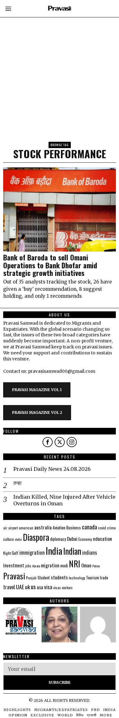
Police (96, 565)
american (26, 527)
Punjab (31, 577)
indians (89, 552)
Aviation (59, 527)
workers (67, 587)
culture (8, 539)
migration (50, 565)
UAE (20, 587)
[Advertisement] (59, 59)
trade (104, 578)
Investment (13, 565)
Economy (85, 539)
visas (57, 587)
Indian (72, 551)
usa (40, 587)
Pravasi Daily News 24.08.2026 (52, 469)
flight (7, 553)
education (102, 538)
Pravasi (14, 576)
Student (43, 578)
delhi (18, 539)
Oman (86, 565)
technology (77, 577)
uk (27, 587)
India (54, 550)
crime (111, 527)
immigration (32, 552)
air (5, 527)
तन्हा (17, 483)
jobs (28, 565)
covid (102, 527)
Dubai (72, 538)
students (59, 577)
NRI (74, 564)
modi (64, 565)
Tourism (92, 577)
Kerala (36, 565)
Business (73, 527)
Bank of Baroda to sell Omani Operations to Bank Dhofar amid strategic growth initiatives (50, 265)
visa (48, 587)
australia (43, 527)
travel (9, 587)
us (33, 586)
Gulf (15, 553)
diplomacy (58, 539)
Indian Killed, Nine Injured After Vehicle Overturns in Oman (64, 500)
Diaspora (36, 537)
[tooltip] (48, 442)
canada (89, 526)
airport (13, 527)
